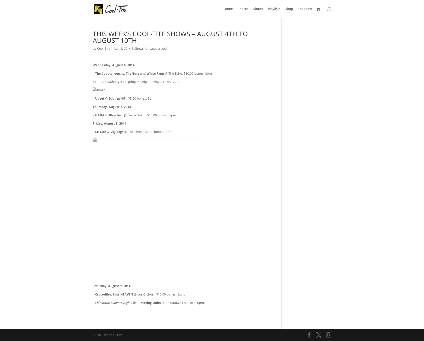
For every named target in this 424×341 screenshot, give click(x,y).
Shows (258, 9)
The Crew (305, 9)
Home (228, 9)
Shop (289, 9)
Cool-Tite (103, 48)
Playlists (274, 9)
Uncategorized (156, 48)
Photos (243, 9)
